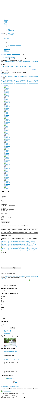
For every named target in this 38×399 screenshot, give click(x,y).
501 (20, 66)
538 (12, 81)
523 (24, 80)
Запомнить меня (6, 328)
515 (5, 68)
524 (27, 80)
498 (9, 66)
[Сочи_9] (6, 96)
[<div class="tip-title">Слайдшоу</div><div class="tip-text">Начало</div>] (3, 70)
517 (1, 80)
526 (35, 80)
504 (31, 66)
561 (31, 83)
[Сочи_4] (6, 89)
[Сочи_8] (6, 95)
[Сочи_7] (6, 94)
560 (27, 83)
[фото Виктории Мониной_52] (10, 345)
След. (2, 77)
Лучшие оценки (8, 61)
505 (35, 66)
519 (9, 80)
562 (35, 83)
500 (16, 66)
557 (16, 83)
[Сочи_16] (7, 106)
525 (31, 80)
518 (5, 80)
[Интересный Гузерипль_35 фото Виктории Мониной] (10, 346)
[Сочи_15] (7, 105)
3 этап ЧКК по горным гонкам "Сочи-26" (11, 351)
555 (9, 83)
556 (12, 83)
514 (1, 68)
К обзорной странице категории (8, 57)
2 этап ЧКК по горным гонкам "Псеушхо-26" (11, 359)
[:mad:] (17, 248)
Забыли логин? (7, 331)
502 (24, 66)
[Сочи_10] (7, 98)
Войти (12, 328)
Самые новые (15, 61)
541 (24, 81)
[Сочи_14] (7, 103)
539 (16, 81)
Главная (9, 54)
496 (1, 66)
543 (31, 81)
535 (1, 81)
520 (12, 80)
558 (20, 83)
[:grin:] (18, 244)
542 (27, 81)
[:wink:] (18, 245)
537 (9, 81)
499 (12, 66)
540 (20, 81)
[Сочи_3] (6, 88)
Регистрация (7, 333)
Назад (6, 73)
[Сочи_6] (6, 92)
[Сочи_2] (6, 86)
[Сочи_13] (7, 102)
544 (35, 81)
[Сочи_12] (7, 101)
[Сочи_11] (7, 99)
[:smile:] (18, 241)
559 (24, 83)
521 (16, 80)
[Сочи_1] (6, 85)
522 (20, 80)
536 (5, 81)
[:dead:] (18, 250)
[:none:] (18, 247)
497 (5, 66)
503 (27, 66)
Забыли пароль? (7, 330)
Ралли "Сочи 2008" (16, 54)
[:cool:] (17, 243)
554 (5, 83)
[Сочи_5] (34, 69)
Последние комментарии (24, 61)
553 (1, 83)
